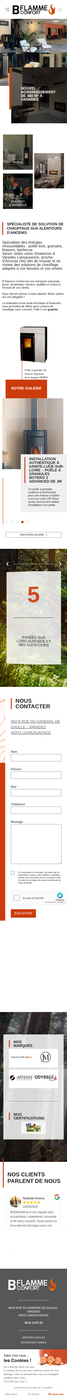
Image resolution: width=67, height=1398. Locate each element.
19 (18, 1260)
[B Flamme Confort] (34, 9)
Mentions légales (33, 1337)
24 (37, 1260)
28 (52, 1260)
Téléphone (18, 804)
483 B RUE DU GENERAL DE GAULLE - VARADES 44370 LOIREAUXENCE (35, 727)
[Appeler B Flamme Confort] (7, 9)
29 (56, 1260)
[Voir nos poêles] (18, 152)
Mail (13, 786)
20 (22, 1260)
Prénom (16, 769)
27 (48, 1260)
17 (11, 1260)
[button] (7, 522)
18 (15, 1260)
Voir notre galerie (32, 535)
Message (17, 821)
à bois (18, 163)
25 (41, 1260)
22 (30, 1260)
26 (45, 1260)
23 (33, 1260)
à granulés (18, 166)
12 (48, 1255)
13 (52, 1255)
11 (45, 1255)
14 (56, 1255)
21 (26, 1260)
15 (59, 1255)
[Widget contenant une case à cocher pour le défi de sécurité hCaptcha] (39, 898)
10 (41, 1255)
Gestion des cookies (33, 1342)
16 (63, 1255)
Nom (14, 751)
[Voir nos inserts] (49, 170)
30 (59, 1260)
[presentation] (7, 563)
